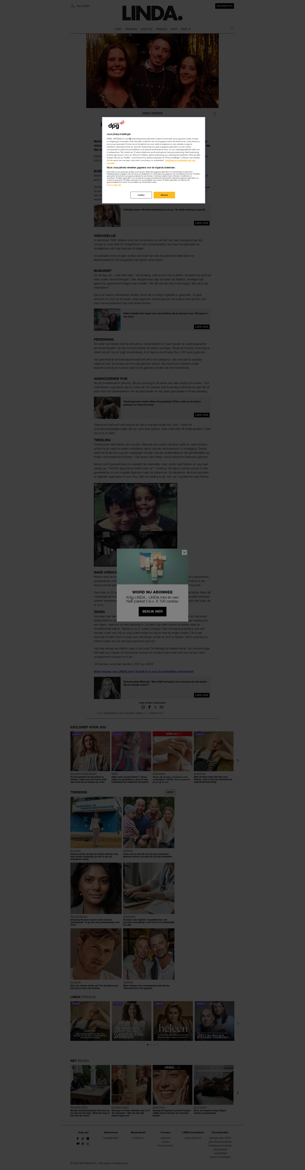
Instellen (141, 195)
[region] (153, 160)
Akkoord (164, 195)
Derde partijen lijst (114, 185)
